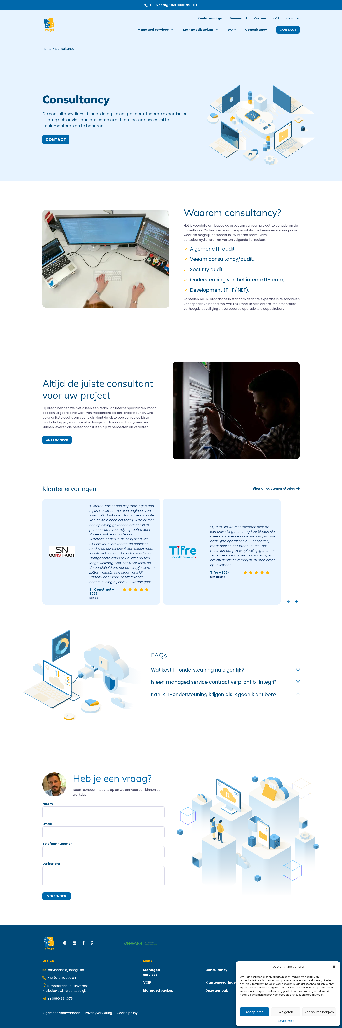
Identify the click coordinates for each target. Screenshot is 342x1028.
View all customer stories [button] (274, 488)
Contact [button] (288, 29)
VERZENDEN (56, 896)
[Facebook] (83, 943)
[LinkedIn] (74, 943)
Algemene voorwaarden (61, 1013)
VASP (276, 18)
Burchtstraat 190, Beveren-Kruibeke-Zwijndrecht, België (65, 988)
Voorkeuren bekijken (319, 1012)
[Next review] (296, 601)
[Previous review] (288, 601)
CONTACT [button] (56, 139)
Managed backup (198, 29)
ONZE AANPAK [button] (57, 439)
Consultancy (256, 29)
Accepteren (254, 1012)
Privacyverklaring (98, 1013)
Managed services (153, 29)
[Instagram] (64, 943)
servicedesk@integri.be (66, 970)
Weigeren (286, 1012)
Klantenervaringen (210, 18)
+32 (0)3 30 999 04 (62, 978)
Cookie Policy (286, 1020)
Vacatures (293, 18)
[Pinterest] (92, 943)
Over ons (260, 18)
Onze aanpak (239, 18)
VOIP (232, 29)
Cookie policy (127, 1013)
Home (47, 48)
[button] (334, 967)
